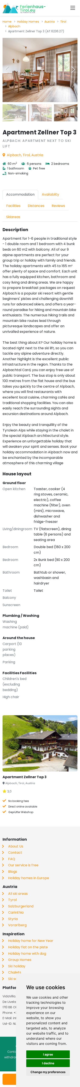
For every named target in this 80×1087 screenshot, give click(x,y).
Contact (15, 852)
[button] (73, 69)
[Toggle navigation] (73, 7)
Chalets (14, 972)
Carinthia (15, 912)
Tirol (63, 21)
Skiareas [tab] (13, 216)
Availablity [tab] (50, 194)
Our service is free (23, 865)
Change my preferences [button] (48, 1072)
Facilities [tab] (13, 205)
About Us (15, 846)
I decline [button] (48, 1063)
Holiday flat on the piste (28, 947)
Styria (13, 918)
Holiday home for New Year (30, 940)
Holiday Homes (28, 21)
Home (7, 21)
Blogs (12, 871)
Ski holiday (16, 966)
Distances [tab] (36, 205)
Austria (49, 21)
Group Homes (19, 959)
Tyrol (12, 899)
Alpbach (14, 26)
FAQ (11, 859)
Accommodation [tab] (20, 194)
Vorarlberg (17, 925)
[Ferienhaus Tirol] (24, 8)
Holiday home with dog (27, 953)
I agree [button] (48, 1054)
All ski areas (18, 893)
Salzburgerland (20, 906)
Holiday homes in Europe (28, 878)
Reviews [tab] (58, 205)
